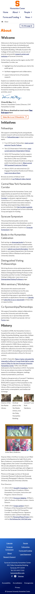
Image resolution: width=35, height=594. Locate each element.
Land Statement (25, 554)
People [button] (27, 12)
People (25, 543)
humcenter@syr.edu (17, 573)
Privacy (17, 587)
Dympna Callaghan (20, 498)
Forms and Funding (25, 551)
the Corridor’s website (24, 207)
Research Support (9, 557)
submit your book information (18, 249)
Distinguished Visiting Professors (12, 279)
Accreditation (17, 583)
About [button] (15, 12)
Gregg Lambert (19, 506)
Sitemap (21, 576)
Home (5, 12)
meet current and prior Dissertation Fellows (17, 149)
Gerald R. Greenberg (21, 488)
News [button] (28, 17)
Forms (3, 320)
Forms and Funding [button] (11, 17)
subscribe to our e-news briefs (14, 300)
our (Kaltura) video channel (21, 179)
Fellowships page (13, 137)
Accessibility (6, 583)
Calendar (31, 297)
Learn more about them (12, 173)
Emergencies (28, 583)
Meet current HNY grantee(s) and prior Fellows (18, 164)
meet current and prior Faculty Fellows (18, 144)
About (9, 553)
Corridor (4, 198)
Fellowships (25, 547)
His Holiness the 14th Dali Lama (20, 519)
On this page (26, 26)
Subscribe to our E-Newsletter (14, 117)
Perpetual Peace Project (21, 517)
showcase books (17, 242)
